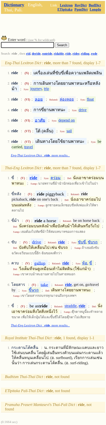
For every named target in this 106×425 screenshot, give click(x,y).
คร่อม (56, 178)
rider (75, 53)
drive (83, 110)
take (44, 284)
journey (36, 89)
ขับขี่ (82, 242)
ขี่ (90, 263)
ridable (59, 53)
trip (46, 89)
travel (28, 147)
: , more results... (40, 155)
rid (28, 53)
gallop (39, 262)
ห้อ (84, 263)
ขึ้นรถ (34, 290)
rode (94, 53)
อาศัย (40, 120)
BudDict (95, 5)
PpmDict (81, 9)
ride (68, 53)
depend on (66, 120)
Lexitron (66, 5)
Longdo (95, 9)
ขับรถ (93, 242)
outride (47, 53)
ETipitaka (64, 9)
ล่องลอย (67, 99)
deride (36, 53)
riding (85, 53)
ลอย (39, 99)
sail (69, 131)
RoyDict (81, 5)
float (90, 99)
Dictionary (14, 4)
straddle (71, 306)
